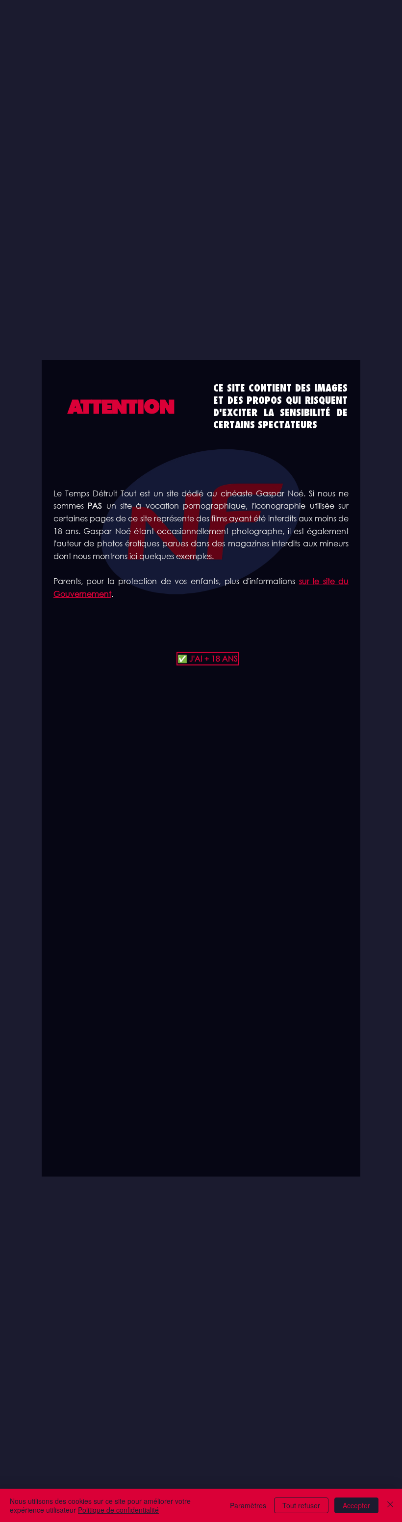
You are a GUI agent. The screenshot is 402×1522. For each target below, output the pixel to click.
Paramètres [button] (248, 1505)
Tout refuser (301, 1505)
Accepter (356, 1505)
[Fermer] (390, 1505)
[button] (201, 658)
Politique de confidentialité (118, 1510)
